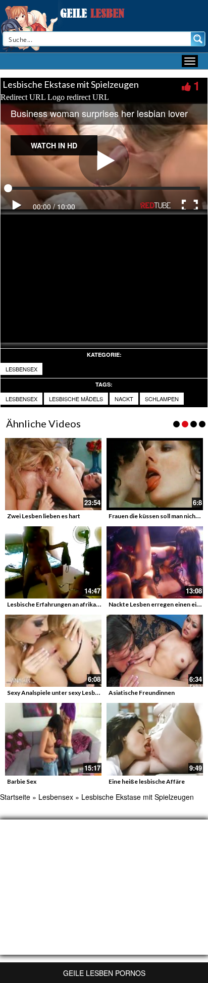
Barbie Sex (21, 781)
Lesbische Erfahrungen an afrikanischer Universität (78, 604)
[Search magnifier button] (198, 39)
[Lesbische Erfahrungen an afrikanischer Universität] (53, 562)
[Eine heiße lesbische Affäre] (155, 739)
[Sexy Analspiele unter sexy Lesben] (53, 651)
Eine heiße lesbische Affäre (147, 781)
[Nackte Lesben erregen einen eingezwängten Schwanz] (155, 562)
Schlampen (162, 399)
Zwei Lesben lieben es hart (43, 516)
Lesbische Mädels (76, 399)
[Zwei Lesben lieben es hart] (53, 474)
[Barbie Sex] (53, 739)
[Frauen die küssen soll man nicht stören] (155, 474)
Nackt (124, 399)
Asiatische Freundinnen (142, 692)
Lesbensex (21, 369)
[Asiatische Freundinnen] (155, 651)
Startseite (15, 797)
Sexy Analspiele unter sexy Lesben (54, 692)
